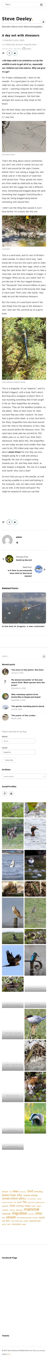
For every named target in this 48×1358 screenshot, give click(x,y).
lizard (34, 44)
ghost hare (31, 1202)
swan (9, 1224)
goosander (5, 1206)
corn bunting (31, 1199)
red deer (35, 1217)
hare (12, 1205)
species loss (35, 1221)
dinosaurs (19, 44)
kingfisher (5, 1210)
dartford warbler (7, 1202)
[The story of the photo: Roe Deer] (5, 671)
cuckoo (39, 1199)
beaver (5, 1191)
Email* (5, 748)
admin (28, 49)
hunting (19, 1206)
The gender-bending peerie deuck (27, 706)
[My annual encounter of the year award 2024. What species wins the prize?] (5, 681)
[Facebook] (5, 793)
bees (15, 1191)
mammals (6, 1213)
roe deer (6, 1221)
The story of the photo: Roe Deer (27, 670)
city (19, 1194)
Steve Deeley (17, 18)
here (8, 1354)
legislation (19, 1210)
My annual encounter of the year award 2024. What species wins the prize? (28, 682)
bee (11, 1192)
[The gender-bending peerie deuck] (5, 707)
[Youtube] (11, 793)
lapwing (12, 1210)
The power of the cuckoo (23, 715)
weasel (24, 1224)
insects (16, 40)
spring (4, 1224)
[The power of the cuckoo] (5, 717)
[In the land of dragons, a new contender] (24, 608)
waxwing (16, 1224)
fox (25, 1201)
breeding (38, 1191)
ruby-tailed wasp (17, 1221)
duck (19, 1202)
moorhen (31, 1214)
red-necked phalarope (24, 1217)
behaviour (23, 1192)
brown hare (9, 1195)
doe (15, 1202)
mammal (31, 1209)
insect (33, 1206)
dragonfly (27, 44)
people (11, 1217)
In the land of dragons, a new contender (23, 626)
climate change (30, 1195)
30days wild (10, 44)
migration (19, 1213)
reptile (42, 1217)
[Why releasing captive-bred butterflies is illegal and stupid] (5, 696)
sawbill (26, 1221)
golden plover (40, 1202)
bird (30, 1191)
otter (38, 1213)
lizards (21, 40)
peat (3, 1217)
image (27, 1206)
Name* (5, 736)
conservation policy (14, 1198)
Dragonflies (8, 40)
